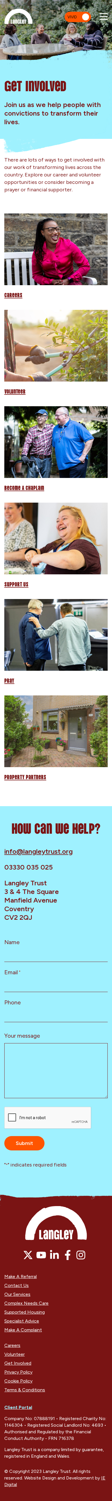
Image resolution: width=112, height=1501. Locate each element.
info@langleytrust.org (38, 851)
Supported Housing (24, 1312)
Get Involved (17, 1363)
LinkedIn (54, 1255)
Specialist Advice (21, 1321)
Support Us (16, 584)
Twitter (28, 1255)
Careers (13, 294)
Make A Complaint (23, 1330)
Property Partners (25, 776)
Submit (24, 1143)
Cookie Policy (18, 1381)
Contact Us (16, 1285)
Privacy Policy (18, 1372)
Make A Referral (20, 1276)
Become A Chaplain (24, 487)
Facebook (68, 1255)
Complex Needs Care (26, 1303)
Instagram (81, 1255)
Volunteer (15, 391)
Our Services (17, 1294)
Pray (9, 680)
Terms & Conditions (24, 1390)
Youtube (41, 1255)
